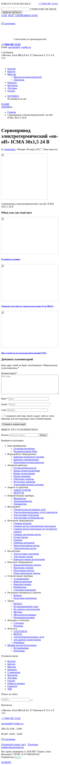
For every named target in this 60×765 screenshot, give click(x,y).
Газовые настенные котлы (27, 534)
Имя (4, 398)
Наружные (19, 650)
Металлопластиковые (25, 614)
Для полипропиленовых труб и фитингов (35, 512)
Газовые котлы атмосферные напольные (35, 526)
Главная (11, 112)
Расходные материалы (25, 598)
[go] (31, 700)
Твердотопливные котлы (27, 545)
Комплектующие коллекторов (29, 559)
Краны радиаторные (24, 473)
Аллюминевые (21, 578)
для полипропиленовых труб (29, 637)
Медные (18, 612)
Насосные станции (23, 567)
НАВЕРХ (6, 762)
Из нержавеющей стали (26, 606)
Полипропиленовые (24, 617)
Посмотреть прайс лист (13, 744)
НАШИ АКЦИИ (5, 105)
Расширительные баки (25, 451)
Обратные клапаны (24, 479)
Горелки (18, 540)
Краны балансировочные (27, 470)
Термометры (20, 504)
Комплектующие (22, 584)
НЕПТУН (19, 493)
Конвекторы (20, 587)
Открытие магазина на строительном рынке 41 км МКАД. (27, 306)
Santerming (10, 149)
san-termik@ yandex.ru (19, 47)
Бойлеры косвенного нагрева (29, 457)
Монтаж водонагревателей (28, 77)
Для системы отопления (26, 515)
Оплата (11, 91)
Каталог (11, 68)
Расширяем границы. (10, 259)
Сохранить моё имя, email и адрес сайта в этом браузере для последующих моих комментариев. (27, 417)
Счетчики (19, 623)
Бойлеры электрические (26, 459)
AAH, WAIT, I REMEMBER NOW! (19, 15)
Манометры (20, 498)
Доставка (12, 88)
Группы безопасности (25, 468)
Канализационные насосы (27, 565)
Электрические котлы (25, 548)
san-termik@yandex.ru (12, 723)
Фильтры (18, 625)
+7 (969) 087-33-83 (48, 3)
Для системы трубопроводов (29, 517)
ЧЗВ (9, 689)
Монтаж (11, 74)
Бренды (11, 71)
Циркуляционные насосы (27, 573)
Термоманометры (23, 501)
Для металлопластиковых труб (30, 509)
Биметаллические (23, 581)
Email (5, 404)
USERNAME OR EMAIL (43, 9)
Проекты (12, 82)
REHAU (18, 603)
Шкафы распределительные (22, 645)
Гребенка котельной (24, 542)
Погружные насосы (24, 570)
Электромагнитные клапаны (29, 484)
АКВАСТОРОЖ (22, 490)
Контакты (12, 85)
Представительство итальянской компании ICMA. (24, 353)
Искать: (5, 435)
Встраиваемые (21, 648)
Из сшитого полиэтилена (27, 609)
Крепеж (18, 595)
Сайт (3, 410)
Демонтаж (19, 79)
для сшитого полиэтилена (27, 639)
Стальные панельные (25, 589)
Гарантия (12, 686)
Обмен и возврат (16, 683)
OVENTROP (20, 631)
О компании (13, 672)
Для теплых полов (23, 556)
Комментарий (9, 373)
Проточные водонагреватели (29, 462)
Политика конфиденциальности (19, 746)
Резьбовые (19, 642)
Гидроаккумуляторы (24, 448)
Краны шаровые (22, 476)
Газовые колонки (23, 523)
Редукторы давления (24, 481)
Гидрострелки (21, 537)
